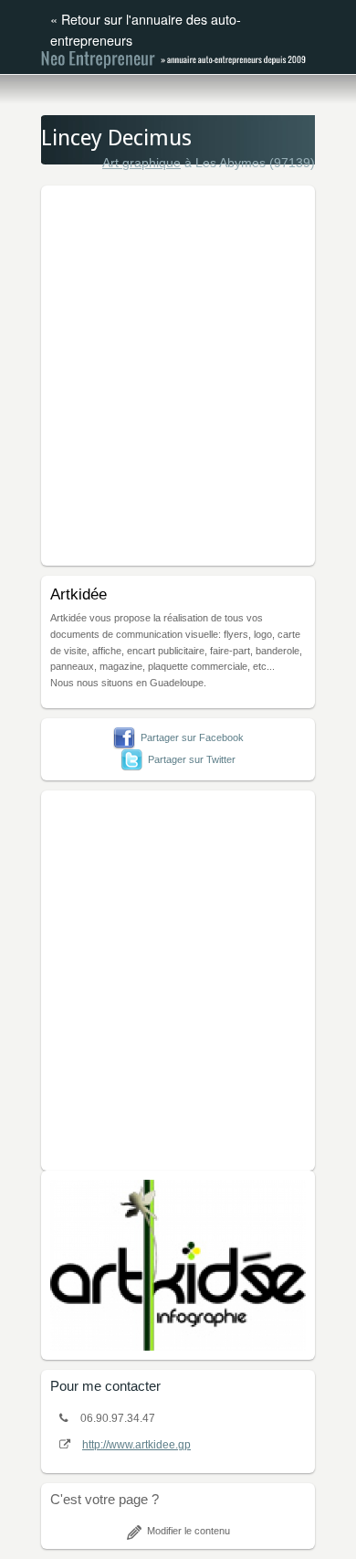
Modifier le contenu (188, 1530)
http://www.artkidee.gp (136, 1444)
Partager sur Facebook (192, 737)
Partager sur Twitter (192, 759)
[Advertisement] (178, 373)
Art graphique (141, 162)
